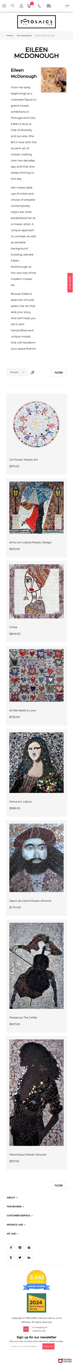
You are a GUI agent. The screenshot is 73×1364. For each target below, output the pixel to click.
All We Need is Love (22, 710)
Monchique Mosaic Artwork (28, 1154)
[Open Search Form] (12, 6)
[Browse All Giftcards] (49, 5)
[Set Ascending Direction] (31, 371)
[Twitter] (20, 1258)
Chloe (13, 627)
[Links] (21, 6)
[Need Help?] (40, 6)
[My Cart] (30, 6)
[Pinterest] (29, 1248)
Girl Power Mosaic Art (23, 459)
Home (10, 35)
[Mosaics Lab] (36, 21)
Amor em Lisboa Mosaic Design (30, 542)
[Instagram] (20, 1248)
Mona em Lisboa (20, 801)
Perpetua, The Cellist (23, 1017)
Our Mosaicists (24, 35)
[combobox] (17, 372)
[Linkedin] (29, 1258)
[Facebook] (11, 1248)
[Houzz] (11, 1258)
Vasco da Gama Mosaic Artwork (30, 900)
